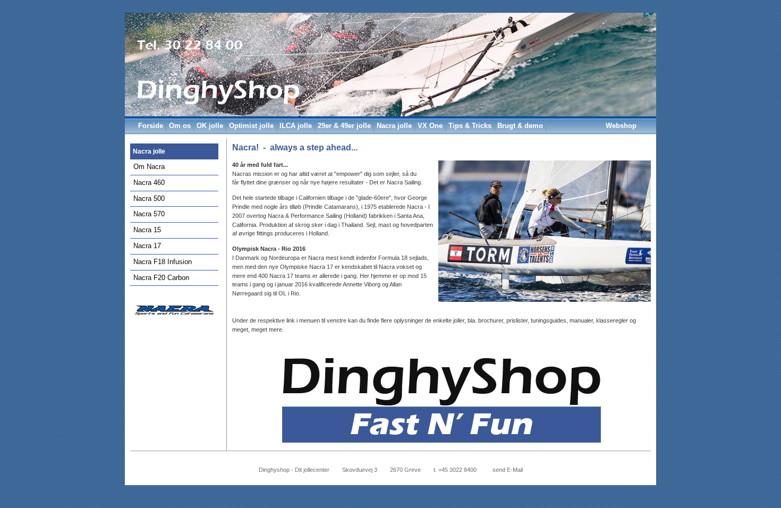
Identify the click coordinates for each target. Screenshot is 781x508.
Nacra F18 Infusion (162, 262)
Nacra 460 (149, 183)
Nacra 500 (149, 198)
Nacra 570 (149, 214)
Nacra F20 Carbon (161, 278)
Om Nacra (149, 167)
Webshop (621, 126)
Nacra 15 (147, 230)
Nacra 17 (147, 246)
